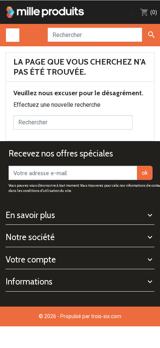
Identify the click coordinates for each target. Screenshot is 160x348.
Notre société (30, 237)
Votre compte (31, 259)
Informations (29, 281)
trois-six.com (106, 316)
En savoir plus (30, 215)
